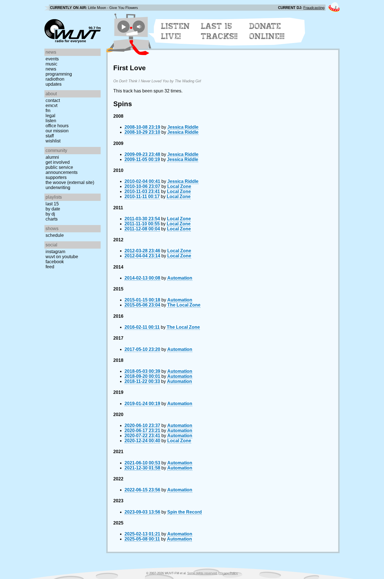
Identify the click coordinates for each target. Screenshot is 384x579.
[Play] (123, 26)
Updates (54, 84)
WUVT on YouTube (62, 256)
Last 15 (52, 203)
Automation (179, 278)
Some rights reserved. (202, 573)
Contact (53, 100)
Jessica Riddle (182, 127)
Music (51, 64)
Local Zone (179, 186)
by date (53, 208)
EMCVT (51, 105)
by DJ (50, 214)
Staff (50, 135)
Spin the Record (184, 512)
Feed (50, 266)
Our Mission (57, 130)
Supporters (56, 177)
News (51, 69)
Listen (51, 120)
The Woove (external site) (70, 182)
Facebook (55, 261)
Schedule (55, 235)
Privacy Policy (228, 573)
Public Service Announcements (62, 170)
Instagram (55, 251)
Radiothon (55, 79)
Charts (52, 219)
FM (48, 110)
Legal (50, 115)
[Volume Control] (139, 26)
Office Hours (57, 125)
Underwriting (58, 187)
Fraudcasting (313, 8)
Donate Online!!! (267, 31)
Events (52, 58)
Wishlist (53, 140)
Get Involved (58, 162)
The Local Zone (183, 305)
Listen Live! (175, 31)
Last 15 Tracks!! (219, 31)
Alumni (52, 157)
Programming (59, 74)
